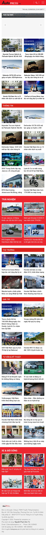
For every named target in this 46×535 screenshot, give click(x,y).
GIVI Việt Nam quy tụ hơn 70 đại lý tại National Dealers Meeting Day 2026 (11, 349)
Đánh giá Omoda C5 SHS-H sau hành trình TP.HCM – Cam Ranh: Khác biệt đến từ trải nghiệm (34, 219)
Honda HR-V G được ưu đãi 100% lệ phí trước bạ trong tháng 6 (33, 349)
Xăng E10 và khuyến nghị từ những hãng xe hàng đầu (11, 378)
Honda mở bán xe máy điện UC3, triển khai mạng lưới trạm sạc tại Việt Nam (34, 271)
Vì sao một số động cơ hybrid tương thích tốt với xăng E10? (34, 378)
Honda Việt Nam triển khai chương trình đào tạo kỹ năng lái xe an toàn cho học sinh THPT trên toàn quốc (12, 421)
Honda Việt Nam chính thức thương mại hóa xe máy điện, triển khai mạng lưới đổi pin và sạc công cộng (34, 292)
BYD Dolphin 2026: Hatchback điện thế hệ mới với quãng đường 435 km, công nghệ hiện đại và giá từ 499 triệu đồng (11, 241)
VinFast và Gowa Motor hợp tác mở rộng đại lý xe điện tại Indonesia (34, 98)
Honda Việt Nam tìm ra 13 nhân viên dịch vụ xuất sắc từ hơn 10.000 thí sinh (12, 98)
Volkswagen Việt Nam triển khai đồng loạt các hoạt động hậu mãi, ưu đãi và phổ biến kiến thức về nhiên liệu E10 (12, 399)
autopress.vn (26, 519)
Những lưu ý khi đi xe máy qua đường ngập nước (34, 442)
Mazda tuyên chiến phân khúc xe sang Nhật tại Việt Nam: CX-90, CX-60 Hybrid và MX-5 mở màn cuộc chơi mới (12, 292)
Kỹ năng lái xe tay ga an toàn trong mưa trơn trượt (34, 421)
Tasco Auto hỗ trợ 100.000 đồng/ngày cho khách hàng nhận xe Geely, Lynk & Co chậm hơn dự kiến (34, 55)
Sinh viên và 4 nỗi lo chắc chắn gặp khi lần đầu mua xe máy (12, 442)
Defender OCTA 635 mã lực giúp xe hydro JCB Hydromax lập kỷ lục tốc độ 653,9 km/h (12, 76)
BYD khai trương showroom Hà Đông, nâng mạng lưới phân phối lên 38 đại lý (12, 191)
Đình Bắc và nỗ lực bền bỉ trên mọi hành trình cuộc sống (33, 492)
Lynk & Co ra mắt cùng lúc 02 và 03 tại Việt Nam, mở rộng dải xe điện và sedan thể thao (34, 170)
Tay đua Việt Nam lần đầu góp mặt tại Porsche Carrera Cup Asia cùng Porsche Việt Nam (33, 470)
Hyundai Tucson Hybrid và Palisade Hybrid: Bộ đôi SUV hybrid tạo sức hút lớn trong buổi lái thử (12, 55)
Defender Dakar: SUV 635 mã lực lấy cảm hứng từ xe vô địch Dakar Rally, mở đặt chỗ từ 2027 (34, 76)
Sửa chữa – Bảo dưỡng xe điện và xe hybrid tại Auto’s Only (34, 399)
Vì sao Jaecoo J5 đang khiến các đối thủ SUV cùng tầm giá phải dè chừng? (12, 219)
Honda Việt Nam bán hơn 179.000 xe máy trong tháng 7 (33, 191)
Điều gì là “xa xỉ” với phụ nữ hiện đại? (11, 470)
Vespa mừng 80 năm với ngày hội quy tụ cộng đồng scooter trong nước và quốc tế (34, 320)
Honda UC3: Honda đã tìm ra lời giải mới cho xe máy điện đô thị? (33, 241)
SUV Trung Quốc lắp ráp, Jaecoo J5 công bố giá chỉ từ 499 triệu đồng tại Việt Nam (11, 170)
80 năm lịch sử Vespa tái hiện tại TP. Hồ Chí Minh (11, 492)
